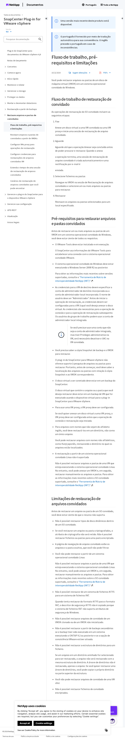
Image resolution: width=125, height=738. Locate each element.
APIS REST (11, 210)
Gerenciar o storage (16, 91)
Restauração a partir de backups (22, 109)
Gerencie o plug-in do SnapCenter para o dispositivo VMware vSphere (25, 196)
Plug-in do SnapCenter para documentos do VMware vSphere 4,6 (24, 52)
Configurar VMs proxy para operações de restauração (22, 146)
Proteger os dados (16, 97)
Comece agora (14, 72)
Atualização (12, 216)
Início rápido (12, 78)
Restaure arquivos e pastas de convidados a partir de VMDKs (24, 136)
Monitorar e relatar (15, 84)
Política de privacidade (30, 736)
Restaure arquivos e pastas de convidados (21, 117)
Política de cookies (53, 736)
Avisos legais (13, 222)
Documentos (35, 5)
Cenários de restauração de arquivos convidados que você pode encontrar (24, 185)
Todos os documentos (12, 15)
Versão (8, 29)
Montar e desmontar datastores (22, 103)
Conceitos (12, 66)
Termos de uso (8, 736)
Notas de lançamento (17, 60)
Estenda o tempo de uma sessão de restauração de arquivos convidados (25, 171)
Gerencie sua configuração (19, 204)
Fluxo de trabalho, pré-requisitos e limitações (26, 127)
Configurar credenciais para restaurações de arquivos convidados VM (23, 158)
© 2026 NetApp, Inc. (9, 731)
